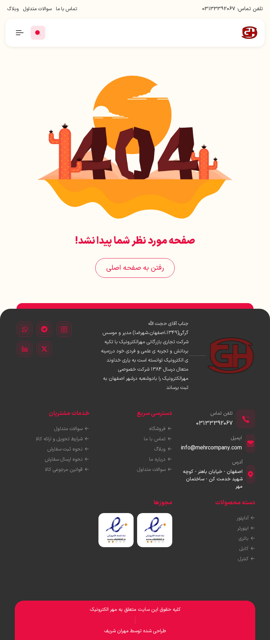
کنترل (243, 559)
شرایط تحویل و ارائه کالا (59, 439)
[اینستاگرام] (64, 329)
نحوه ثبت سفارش (65, 449)
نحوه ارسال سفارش (64, 459)
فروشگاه (157, 429)
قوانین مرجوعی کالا (64, 469)
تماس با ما (66, 9)
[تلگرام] (44, 329)
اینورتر (243, 528)
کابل (244, 548)
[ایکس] (44, 349)
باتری (244, 538)
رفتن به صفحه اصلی (135, 268)
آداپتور (243, 518)
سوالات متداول (37, 9)
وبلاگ (13, 9)
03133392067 (218, 9)
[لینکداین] (24, 349)
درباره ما (157, 459)
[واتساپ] (24, 329)
